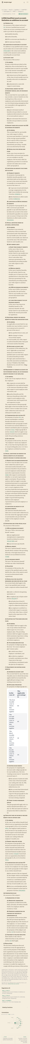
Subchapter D (7, 11)
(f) (4, 523)
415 (20, 417)
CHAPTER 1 (24, 9)
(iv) (9, 300)
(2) (6, 37)
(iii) (10, 287)
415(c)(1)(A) (10, 220)
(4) (6, 42)
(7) (6, 667)
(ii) (9, 197)
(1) (6, 34)
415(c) (13, 430)
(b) (4, 44)
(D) (8, 800)
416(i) (6, 451)
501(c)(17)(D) (10, 541)
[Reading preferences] (24, 2)
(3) (6, 39)
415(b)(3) (17, 194)
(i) (9, 188)
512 (4, 27)
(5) (6, 223)
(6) (6, 317)
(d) (4, 369)
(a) (4, 23)
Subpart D (20, 11)
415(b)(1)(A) (16, 199)
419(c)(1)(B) (6, 51)
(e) (4, 453)
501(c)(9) (13, 598)
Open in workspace (24, 13)
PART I (14, 11)
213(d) (7, 557)
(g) (4, 815)
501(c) (7, 828)
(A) (8, 75)
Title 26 (10, 9)
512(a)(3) (16, 854)
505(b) (7, 475)
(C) (7, 766)
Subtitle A (16, 9)
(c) (4, 57)
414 (11, 941)
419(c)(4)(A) (21, 890)
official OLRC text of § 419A (13, 983)
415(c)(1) (12, 432)
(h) (4, 893)
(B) (8, 84)
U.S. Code (4, 9)
